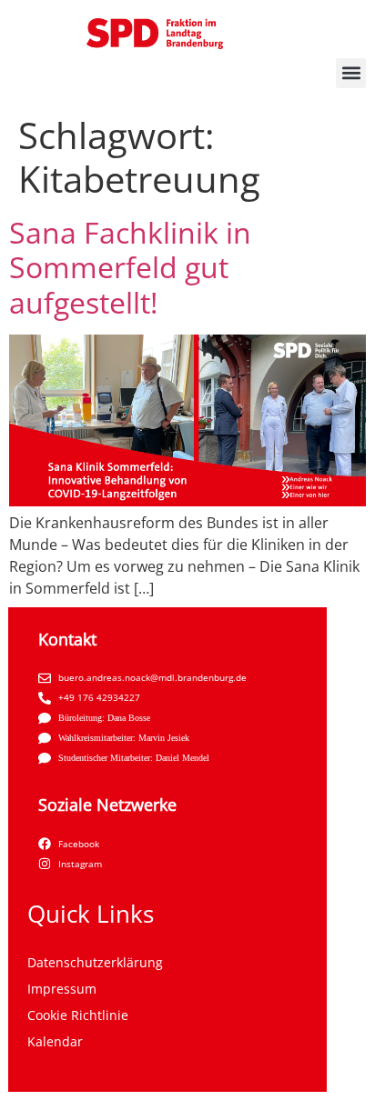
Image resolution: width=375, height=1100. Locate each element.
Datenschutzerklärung (95, 962)
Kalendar (55, 1041)
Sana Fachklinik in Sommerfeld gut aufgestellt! (130, 267)
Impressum (61, 988)
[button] (351, 73)
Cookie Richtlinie (77, 1015)
